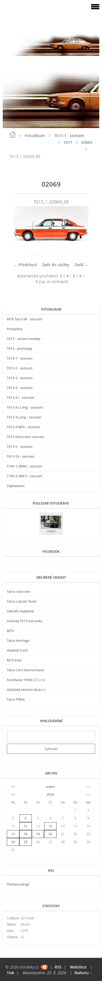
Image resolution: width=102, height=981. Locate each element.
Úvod (13, 134)
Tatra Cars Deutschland (25, 670)
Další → (81, 264)
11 (25, 826)
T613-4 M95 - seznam (23, 427)
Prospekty (14, 329)
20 (50, 834)
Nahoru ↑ (83, 972)
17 (13, 834)
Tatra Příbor (16, 699)
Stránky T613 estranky (24, 621)
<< (13, 786)
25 (25, 842)
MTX (10, 630)
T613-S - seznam (19, 446)
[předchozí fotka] (22, 231)
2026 (50, 794)
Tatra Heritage (18, 640)
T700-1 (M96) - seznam (24, 466)
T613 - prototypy (19, 348)
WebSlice (78, 967)
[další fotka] (79, 231)
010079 (51, 531)
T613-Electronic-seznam (25, 437)
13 (50, 826)
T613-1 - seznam (69, 135)
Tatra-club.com (18, 591)
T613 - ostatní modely (23, 338)
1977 (67, 142)
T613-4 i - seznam (20, 397)
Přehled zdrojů (18, 884)
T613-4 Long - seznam (24, 417)
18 (25, 834)
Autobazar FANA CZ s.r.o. (26, 680)
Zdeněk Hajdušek (20, 611)
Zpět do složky (55, 264)
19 (38, 834)
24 (13, 842)
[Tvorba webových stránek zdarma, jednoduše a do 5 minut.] (44, 967)
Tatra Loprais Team (21, 601)
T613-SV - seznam (20, 456)
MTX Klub (14, 660)
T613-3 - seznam (19, 378)
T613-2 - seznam (19, 368)
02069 (86, 142)
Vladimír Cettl (17, 650)
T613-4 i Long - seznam (25, 407)
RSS (58, 967)
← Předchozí (25, 264)
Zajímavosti (15, 486)
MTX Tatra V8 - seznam (24, 319)
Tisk (10, 972)
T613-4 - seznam (19, 387)
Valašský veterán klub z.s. (27, 689)
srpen (50, 786)
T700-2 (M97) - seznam (24, 476)
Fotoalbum (35, 135)
